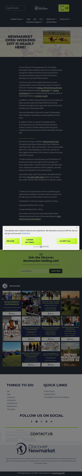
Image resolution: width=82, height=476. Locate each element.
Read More (26, 233)
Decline (10, 241)
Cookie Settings (29, 241)
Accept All (65, 241)
